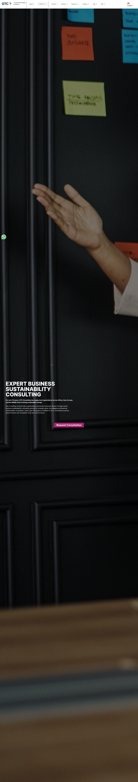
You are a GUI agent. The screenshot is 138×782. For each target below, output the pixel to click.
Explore (31, 4)
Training (53, 4)
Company (84, 4)
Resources (74, 4)
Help (94, 4)
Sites (102, 4)
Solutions (63, 4)
